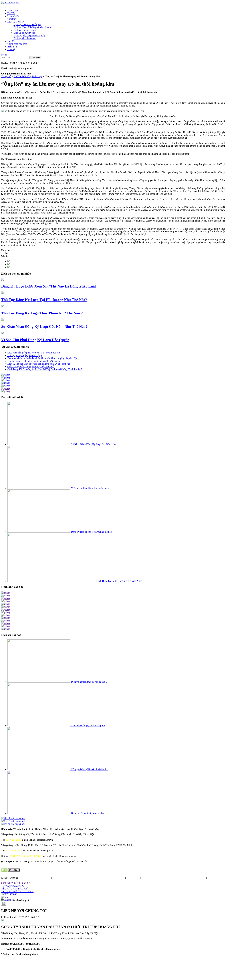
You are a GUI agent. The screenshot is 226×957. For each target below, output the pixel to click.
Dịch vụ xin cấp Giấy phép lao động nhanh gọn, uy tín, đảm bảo (38, 363)
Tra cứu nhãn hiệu (83, 878)
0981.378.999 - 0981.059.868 (15, 883)
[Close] (3, 904)
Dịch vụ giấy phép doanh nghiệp (29, 35)
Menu (4, 54)
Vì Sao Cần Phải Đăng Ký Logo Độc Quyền (35, 340)
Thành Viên (13, 16)
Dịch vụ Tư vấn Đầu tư (25, 30)
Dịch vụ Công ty (15, 21)
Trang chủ (6, 76)
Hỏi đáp (11, 41)
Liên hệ (11, 49)
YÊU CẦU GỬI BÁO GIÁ (15, 888)
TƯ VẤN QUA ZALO (12, 886)
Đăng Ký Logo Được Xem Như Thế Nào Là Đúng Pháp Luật (48, 286)
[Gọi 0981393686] (9, 894)
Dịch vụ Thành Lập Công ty (27, 24)
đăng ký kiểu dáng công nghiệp (109, 878)
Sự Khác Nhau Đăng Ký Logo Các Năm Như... (94, 444)
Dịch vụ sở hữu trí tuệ (24, 32)
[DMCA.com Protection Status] (10, 871)
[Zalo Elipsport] (4, 897)
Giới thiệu (12, 19)
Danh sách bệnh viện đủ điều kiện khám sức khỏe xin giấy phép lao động (43, 358)
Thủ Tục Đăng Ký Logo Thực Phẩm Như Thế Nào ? (42, 313)
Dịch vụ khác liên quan (25, 38)
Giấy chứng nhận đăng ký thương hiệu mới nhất (30, 366)
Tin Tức (11, 13)
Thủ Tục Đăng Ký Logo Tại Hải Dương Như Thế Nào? (44, 300)
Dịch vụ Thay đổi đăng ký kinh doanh (32, 27)
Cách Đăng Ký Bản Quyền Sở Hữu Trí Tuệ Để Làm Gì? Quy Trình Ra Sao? (44, 369)
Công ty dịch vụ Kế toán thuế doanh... (89, 769)
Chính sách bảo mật (17, 44)
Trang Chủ (12, 10)
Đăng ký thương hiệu (62, 878)
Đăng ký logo (133, 878)
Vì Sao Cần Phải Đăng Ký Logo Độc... (90, 488)
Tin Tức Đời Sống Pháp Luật (28, 76)
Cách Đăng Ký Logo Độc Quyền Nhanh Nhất (119, 581)
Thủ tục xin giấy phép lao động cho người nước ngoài (33, 361)
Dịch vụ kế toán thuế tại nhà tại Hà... (89, 681)
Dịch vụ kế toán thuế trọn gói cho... (88, 813)
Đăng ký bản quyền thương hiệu (35, 878)
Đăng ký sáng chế (150, 878)
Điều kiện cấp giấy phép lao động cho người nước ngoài (34, 352)
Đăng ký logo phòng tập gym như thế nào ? (92, 531)
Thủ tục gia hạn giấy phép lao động (24, 355)
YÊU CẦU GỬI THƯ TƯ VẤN (17, 891)
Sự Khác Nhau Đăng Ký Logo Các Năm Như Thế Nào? (44, 326)
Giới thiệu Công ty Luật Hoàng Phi (88, 725)
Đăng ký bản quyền (170, 878)
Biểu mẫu (12, 46)
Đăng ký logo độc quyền (194, 878)
